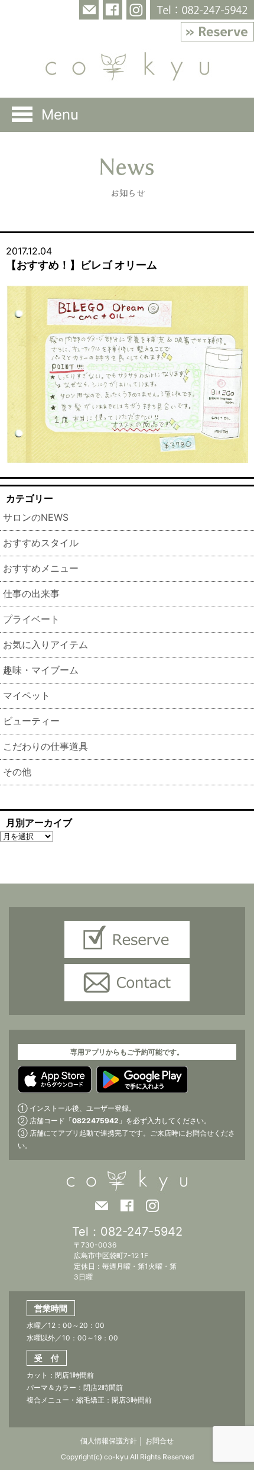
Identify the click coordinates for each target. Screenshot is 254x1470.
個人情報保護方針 (108, 1440)
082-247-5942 (141, 1231)
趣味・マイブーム (41, 670)
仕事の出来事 (31, 593)
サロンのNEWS (36, 517)
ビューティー (31, 721)
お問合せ (159, 1440)
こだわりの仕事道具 (45, 746)
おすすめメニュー (41, 568)
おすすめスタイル (41, 543)
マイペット (26, 695)
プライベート (31, 619)
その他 (17, 772)
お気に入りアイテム (45, 644)
